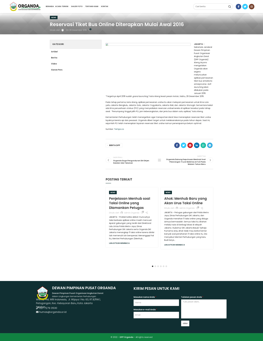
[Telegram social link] (210, 145)
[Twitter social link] (245, 6)
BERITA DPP (114, 145)
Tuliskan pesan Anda (192, 297)
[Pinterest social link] (190, 145)
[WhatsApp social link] (203, 145)
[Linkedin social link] (196, 145)
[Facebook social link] (238, 6)
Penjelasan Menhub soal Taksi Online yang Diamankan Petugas (129, 203)
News (53, 17)
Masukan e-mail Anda (145, 309)
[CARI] (230, 6)
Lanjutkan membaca (119, 243)
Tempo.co (119, 129)
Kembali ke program (159, 160)
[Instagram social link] (251, 6)
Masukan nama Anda (145, 297)
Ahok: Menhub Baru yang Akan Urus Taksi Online (185, 200)
